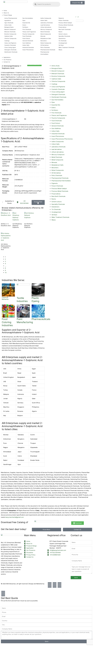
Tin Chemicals (56, 209)
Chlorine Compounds (58, 81)
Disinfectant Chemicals (58, 97)
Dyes (53, 102)
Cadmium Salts (56, 79)
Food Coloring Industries (7, 322)
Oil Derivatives (56, 173)
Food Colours (55, 123)
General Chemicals (57, 126)
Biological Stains (56, 68)
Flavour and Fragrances (59, 115)
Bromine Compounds (58, 76)
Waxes (53, 220)
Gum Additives (56, 128)
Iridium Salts (55, 144)
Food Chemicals (56, 120)
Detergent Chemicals (58, 94)
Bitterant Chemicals (57, 73)
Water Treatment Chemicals (60, 217)
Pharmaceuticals (41, 319)
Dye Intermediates (57, 100)
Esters (53, 107)
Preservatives (55, 194)
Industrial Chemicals (58, 133)
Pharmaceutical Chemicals (59, 178)
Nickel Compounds (57, 170)
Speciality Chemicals (58, 204)
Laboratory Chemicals (58, 147)
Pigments (54, 183)
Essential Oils (55, 105)
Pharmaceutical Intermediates (61, 181)
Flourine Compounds (58, 118)
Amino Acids (55, 66)
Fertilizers (54, 110)
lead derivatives (56, 149)
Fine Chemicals (56, 113)
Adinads (3, 586)
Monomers (54, 167)
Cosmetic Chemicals (58, 89)
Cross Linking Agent (57, 92)
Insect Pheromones (57, 136)
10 (5, 272)
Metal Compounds (57, 160)
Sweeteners (55, 207)
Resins (53, 199)
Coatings (54, 84)
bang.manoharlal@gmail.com (14, 517)
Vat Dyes (54, 215)
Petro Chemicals (56, 175)
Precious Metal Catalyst (59, 188)
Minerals (54, 162)
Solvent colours (56, 201)
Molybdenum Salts (57, 165)
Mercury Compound (57, 154)
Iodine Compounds (57, 141)
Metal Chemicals (56, 157)
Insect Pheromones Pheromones (62, 139)
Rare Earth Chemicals (58, 196)
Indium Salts (55, 131)
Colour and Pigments (58, 87)
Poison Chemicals (57, 186)
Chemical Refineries (5, 298)
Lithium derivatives (57, 152)
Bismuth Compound (57, 71)
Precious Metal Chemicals (59, 191)
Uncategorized (56, 212)
